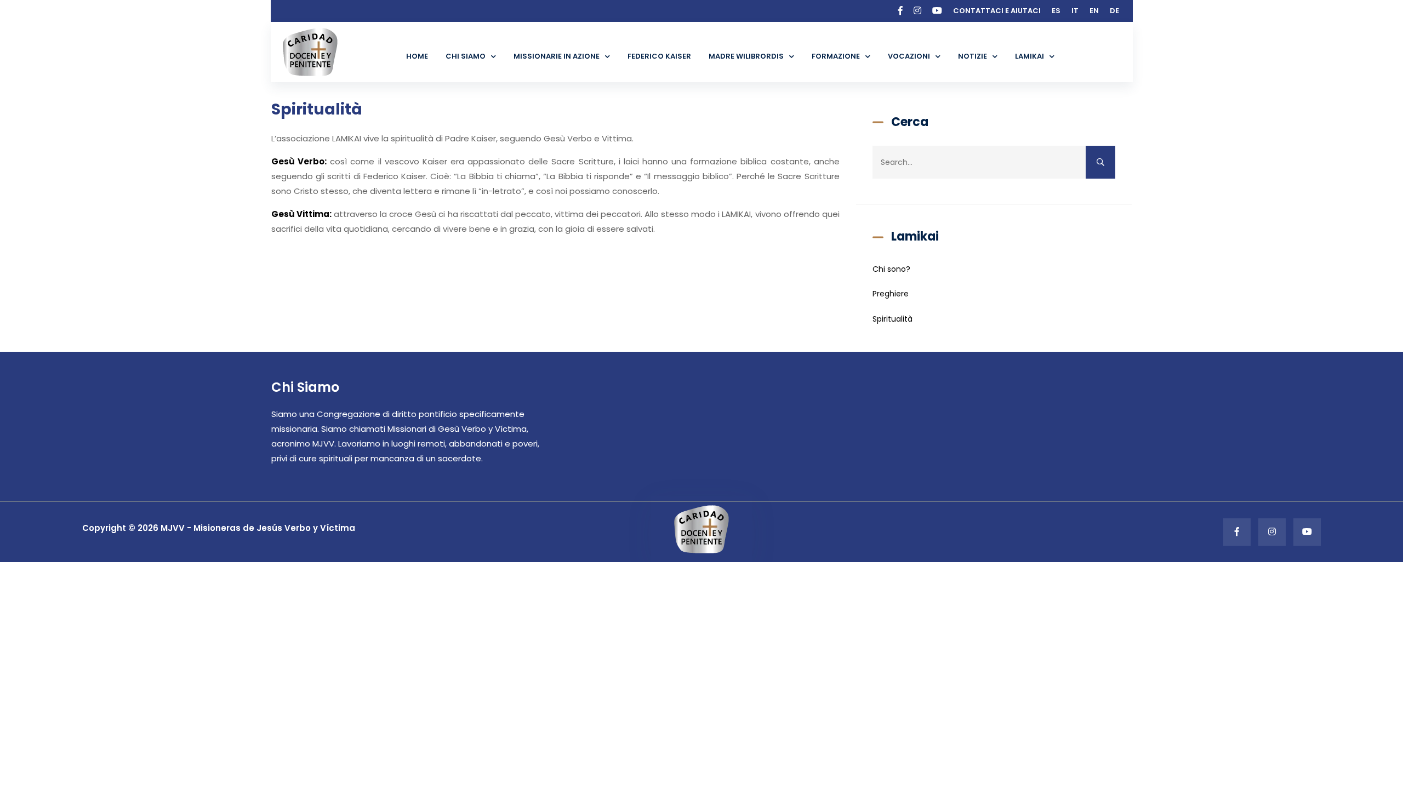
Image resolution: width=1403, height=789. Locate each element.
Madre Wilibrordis (746, 56)
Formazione (836, 56)
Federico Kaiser (659, 56)
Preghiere (890, 293)
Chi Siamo (466, 56)
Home (417, 56)
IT (1075, 10)
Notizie (972, 56)
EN (1094, 10)
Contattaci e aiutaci (997, 10)
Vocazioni (909, 56)
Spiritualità (892, 318)
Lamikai (1029, 56)
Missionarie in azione (557, 56)
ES (1056, 10)
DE (1114, 10)
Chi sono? (891, 269)
